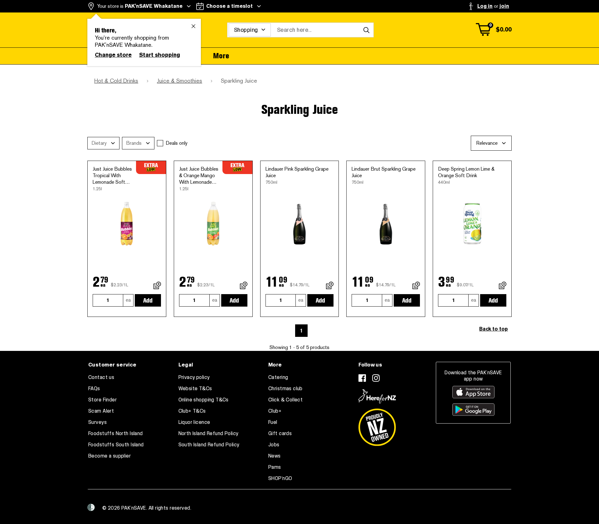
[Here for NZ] (377, 396)
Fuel (272, 422)
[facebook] (362, 378)
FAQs (94, 388)
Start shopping (159, 54)
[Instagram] (376, 378)
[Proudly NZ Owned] (377, 425)
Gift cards (280, 433)
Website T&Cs (195, 388)
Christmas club (285, 388)
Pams (274, 467)
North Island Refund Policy (208, 433)
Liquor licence (194, 422)
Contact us (101, 377)
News (274, 456)
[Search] (366, 29)
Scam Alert (101, 411)
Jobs (274, 444)
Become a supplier (109, 456)
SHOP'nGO (280, 478)
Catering (278, 377)
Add (148, 300)
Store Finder (102, 399)
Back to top (493, 329)
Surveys (97, 422)
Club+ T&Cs (192, 411)
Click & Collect (285, 399)
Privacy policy (194, 377)
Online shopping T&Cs (203, 399)
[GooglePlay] (473, 409)
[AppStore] (473, 392)
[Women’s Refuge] (91, 507)
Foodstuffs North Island (115, 433)
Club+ (274, 411)
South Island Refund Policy (209, 444)
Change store (113, 54)
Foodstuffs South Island (116, 444)
